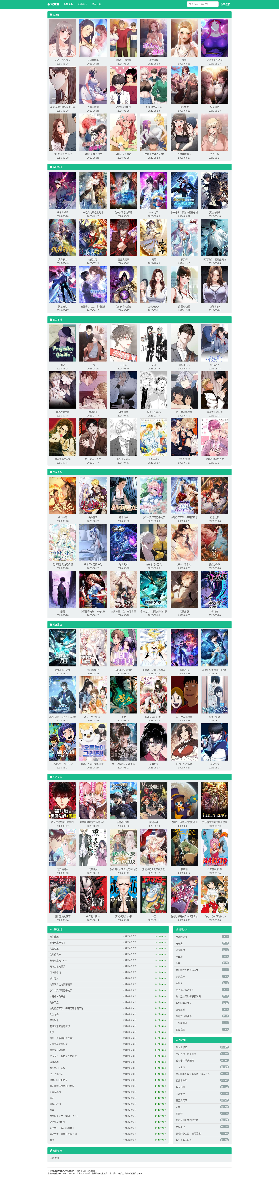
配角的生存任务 (154, 106)
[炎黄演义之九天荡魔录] (153, 647)
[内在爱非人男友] (93, 436)
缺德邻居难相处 (123, 106)
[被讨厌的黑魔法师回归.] (62, 800)
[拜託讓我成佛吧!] (123, 894)
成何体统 (62, 517)
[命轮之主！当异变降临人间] (153, 589)
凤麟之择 (180, 976)
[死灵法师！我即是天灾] (214, 237)
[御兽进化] (184, 647)
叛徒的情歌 (184, 458)
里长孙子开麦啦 (123, 154)
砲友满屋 (153, 59)
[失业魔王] (93, 495)
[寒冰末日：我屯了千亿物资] (62, 694)
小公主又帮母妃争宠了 (154, 517)
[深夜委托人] (184, 342)
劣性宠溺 (184, 611)
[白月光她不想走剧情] (93, 190)
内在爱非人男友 (93, 458)
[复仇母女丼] (153, 284)
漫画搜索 (225, 4)
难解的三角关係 (123, 59)
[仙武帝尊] (93, 237)
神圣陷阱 (214, 106)
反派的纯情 (181, 936)
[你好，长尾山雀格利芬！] (93, 741)
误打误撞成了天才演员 (123, 763)
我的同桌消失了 (184, 1003)
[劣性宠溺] (184, 589)
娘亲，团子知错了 (93, 716)
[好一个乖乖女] (184, 542)
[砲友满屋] (153, 37)
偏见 (62, 364)
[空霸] (153, 894)
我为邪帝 (62, 259)
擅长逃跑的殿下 (63, 916)
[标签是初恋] (214, 694)
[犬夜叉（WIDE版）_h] (214, 894)
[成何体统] (62, 495)
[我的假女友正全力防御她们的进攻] (123, 847)
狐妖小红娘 (214, 564)
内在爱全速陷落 (215, 411)
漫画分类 (96, 4)
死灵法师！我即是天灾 (214, 259)
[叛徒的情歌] (184, 436)
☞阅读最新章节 (129, 936)
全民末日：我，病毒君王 (123, 611)
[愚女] (123, 694)
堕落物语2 (215, 306)
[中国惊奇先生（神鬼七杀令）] (93, 589)
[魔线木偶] (153, 800)
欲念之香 (214, 517)
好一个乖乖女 (184, 564)
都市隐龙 (123, 517)
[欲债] (184, 37)
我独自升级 (214, 212)
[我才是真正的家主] (153, 694)
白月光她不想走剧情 (93, 212)
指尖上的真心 (154, 411)
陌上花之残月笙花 (185, 989)
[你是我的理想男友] (214, 436)
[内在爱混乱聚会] (184, 389)
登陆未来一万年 (63, 669)
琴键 (154, 364)
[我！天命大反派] (123, 284)
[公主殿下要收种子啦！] (153, 131)
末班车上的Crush (123, 669)
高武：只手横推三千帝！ (214, 669)
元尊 (154, 259)
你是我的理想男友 (215, 458)
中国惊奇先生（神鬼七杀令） (64, 1116)
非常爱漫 (53, 4)
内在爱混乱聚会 (184, 411)
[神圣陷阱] (214, 84)
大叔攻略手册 (62, 411)
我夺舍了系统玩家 (123, 212)
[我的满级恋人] (123, 436)
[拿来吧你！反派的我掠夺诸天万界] (184, 190)
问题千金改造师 (184, 763)
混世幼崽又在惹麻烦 (62, 564)
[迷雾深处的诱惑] (214, 37)
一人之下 (153, 212)
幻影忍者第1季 (214, 869)
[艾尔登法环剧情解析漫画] (214, 800)
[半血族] (123, 342)
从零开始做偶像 (184, 1016)
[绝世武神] (123, 542)
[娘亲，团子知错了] (93, 694)
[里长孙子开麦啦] (123, 131)
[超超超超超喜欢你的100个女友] (93, 800)
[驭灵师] (184, 237)
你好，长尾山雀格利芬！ (93, 763)
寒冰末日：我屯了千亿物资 (62, 716)
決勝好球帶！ (123, 822)
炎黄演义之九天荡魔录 (154, 669)
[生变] (93, 342)
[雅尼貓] (184, 847)
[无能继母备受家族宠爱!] (153, 847)
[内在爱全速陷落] (214, 389)
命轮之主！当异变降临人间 (153, 611)
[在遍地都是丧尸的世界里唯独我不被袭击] (184, 894)
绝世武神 (123, 564)
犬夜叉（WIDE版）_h (215, 916)
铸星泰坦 (62, 306)
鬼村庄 (179, 943)
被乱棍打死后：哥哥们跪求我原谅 (66, 1008)
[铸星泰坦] (62, 284)
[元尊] (153, 237)
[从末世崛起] (62, 190)
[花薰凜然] (93, 847)
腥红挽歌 (180, 1029)
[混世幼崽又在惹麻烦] (62, 542)
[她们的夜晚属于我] (62, 131)
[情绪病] (214, 589)
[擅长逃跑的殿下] (62, 894)
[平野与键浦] (153, 436)
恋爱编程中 (62, 869)
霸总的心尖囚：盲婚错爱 (93, 306)
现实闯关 (214, 763)
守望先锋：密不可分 (62, 763)
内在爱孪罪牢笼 (63, 458)
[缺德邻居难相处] (123, 84)
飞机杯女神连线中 (93, 154)
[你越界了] (214, 342)
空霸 (154, 916)
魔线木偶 (153, 822)
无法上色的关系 (63, 59)
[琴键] (153, 342)
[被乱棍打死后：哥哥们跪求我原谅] (184, 495)
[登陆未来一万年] (62, 647)
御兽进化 (184, 669)
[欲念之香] (214, 495)
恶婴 (62, 611)
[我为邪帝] (62, 237)
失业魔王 (93, 517)
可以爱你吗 (93, 59)
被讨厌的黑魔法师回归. (62, 822)
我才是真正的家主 (154, 716)
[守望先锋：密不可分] (62, 741)
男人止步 (214, 154)
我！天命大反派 (123, 306)
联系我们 (91, 1170)
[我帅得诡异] (93, 647)
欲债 (184, 59)
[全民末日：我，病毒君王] (123, 589)
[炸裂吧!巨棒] (184, 284)
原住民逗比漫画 (184, 716)
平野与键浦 (154, 458)
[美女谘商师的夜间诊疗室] (62, 84)
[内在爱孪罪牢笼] (62, 436)
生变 (93, 364)
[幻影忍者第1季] (214, 847)
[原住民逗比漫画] (184, 694)
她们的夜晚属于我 (63, 154)
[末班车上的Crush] (123, 647)
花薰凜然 (93, 869)
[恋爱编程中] (62, 847)
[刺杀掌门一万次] (153, 542)
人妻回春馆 (93, 106)
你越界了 (214, 364)
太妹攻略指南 (184, 154)
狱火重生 (184, 106)
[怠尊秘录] (153, 741)
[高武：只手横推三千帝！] (214, 647)
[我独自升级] (214, 190)
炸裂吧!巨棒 (184, 306)
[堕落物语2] (214, 284)
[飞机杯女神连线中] (93, 131)
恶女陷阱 (180, 949)
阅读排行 (82, 4)
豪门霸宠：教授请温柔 (187, 969)
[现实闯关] (214, 741)
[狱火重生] (184, 84)
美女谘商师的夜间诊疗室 (62, 106)
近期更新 (68, 4)
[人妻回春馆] (93, 84)
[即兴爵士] (93, 389)
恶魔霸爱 (180, 1009)
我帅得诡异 (93, 669)
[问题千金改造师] (184, 741)
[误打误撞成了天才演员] (123, 741)
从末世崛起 (62, 212)
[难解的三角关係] (123, 37)
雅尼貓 (184, 869)
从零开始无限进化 (93, 564)
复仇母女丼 (154, 306)
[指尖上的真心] (153, 389)
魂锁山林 (123, 411)
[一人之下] (153, 190)
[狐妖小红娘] (214, 542)
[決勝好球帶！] (123, 800)
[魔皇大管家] (123, 237)
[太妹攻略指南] (184, 131)
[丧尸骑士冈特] (93, 894)
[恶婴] (62, 589)
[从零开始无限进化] (93, 542)
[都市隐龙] (123, 495)
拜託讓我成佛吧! (123, 916)
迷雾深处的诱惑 (215, 59)
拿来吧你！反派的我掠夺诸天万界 (193, 1073)
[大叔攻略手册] (62, 389)
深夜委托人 (184, 364)
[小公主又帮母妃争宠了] (153, 495)
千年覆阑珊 (181, 1022)
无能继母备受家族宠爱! (153, 869)
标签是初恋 (214, 716)
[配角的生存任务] (153, 84)
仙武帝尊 (93, 259)
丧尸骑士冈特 (93, 916)
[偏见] (62, 342)
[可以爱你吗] (93, 37)
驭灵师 (184, 259)
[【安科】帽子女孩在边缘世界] (184, 800)
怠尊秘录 (153, 763)
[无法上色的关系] (62, 37)
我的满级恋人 (123, 458)
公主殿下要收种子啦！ (154, 154)
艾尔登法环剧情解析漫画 (214, 822)
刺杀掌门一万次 (154, 564)
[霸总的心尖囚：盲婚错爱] (93, 284)
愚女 (123, 716)
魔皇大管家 (123, 259)
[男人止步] (214, 131)
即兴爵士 (93, 411)
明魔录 (179, 983)
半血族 (123, 364)
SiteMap (83, 1170)
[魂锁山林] (123, 389)
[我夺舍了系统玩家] (123, 190)
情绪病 (214, 611)
